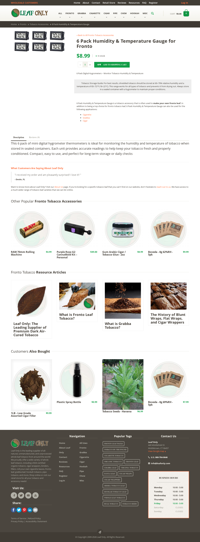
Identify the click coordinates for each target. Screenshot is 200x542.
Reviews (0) (34, 137)
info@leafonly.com (160, 463)
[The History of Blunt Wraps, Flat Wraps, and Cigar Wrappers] (169, 295)
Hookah (84, 466)
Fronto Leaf (132, 461)
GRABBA (82, 13)
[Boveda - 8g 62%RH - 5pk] (168, 229)
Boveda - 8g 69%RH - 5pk (160, 403)
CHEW (124, 13)
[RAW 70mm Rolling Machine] (31, 229)
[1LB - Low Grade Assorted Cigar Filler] (31, 385)
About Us (58, 186)
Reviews (122, 2)
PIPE (115, 13)
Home (77, 2)
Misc (82, 480)
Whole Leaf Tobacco (114, 497)
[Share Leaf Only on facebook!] (13, 509)
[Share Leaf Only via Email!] (35, 509)
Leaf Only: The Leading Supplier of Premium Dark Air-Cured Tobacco (29, 329)
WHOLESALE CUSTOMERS (24, 2)
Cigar (85, 120)
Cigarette (87, 114)
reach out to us (164, 186)
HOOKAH (134, 13)
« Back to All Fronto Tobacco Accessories (95, 35)
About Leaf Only (64, 450)
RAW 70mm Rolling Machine (23, 253)
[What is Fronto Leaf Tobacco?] (77, 295)
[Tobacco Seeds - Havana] (122, 384)
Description (18, 137)
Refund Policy (34, 518)
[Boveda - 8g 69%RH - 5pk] (168, 379)
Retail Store (109, 2)
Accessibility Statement (36, 521)
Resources (134, 2)
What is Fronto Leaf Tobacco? (76, 316)
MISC (145, 13)
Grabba (86, 117)
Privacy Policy (17, 521)
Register (153, 2)
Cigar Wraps (125, 473)
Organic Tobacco (113, 461)
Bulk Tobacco (111, 504)
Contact (96, 2)
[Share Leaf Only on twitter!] (18, 509)
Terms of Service (18, 518)
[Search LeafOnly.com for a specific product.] (152, 13)
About (86, 2)
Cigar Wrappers (112, 480)
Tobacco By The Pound (115, 449)
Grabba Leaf (110, 467)
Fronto (83, 447)
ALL (60, 13)
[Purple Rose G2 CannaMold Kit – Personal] (77, 229)
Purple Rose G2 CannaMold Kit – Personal (67, 254)
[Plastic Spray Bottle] (77, 379)
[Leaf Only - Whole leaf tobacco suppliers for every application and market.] (31, 12)
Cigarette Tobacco (113, 455)
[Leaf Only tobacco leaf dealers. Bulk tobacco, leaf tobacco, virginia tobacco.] (30, 443)
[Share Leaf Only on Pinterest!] (24, 509)
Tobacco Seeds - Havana (117, 411)
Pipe (82, 471)
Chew (82, 475)
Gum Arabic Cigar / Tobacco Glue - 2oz (114, 253)
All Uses (83, 443)
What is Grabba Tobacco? (118, 325)
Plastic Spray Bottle (69, 402)
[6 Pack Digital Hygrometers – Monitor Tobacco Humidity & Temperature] (39, 41)
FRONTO (69, 13)
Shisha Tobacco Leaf (114, 485)
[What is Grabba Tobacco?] (123, 300)
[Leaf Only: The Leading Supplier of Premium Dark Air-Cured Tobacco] (31, 300)
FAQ (144, 2)
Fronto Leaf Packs (113, 443)
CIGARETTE (94, 13)
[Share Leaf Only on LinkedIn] (29, 509)
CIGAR (107, 13)
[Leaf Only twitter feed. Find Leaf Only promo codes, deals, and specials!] (21, 495)
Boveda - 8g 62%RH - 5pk (160, 253)
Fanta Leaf (109, 473)
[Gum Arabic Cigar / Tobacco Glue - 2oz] (122, 229)
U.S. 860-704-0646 (159, 457)
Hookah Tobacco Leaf (115, 492)
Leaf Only (153, 442)
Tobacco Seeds (129, 504)
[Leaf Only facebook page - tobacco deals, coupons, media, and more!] (14, 495)
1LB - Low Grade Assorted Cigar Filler (23, 414)
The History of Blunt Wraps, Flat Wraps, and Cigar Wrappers (168, 318)
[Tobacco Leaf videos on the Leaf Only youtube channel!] (35, 495)
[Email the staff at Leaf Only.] (28, 495)
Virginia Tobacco (129, 467)
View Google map (156, 451)
